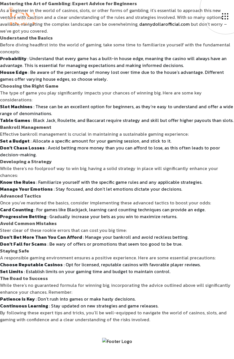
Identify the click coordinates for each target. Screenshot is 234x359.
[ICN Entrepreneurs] (22, 15)
